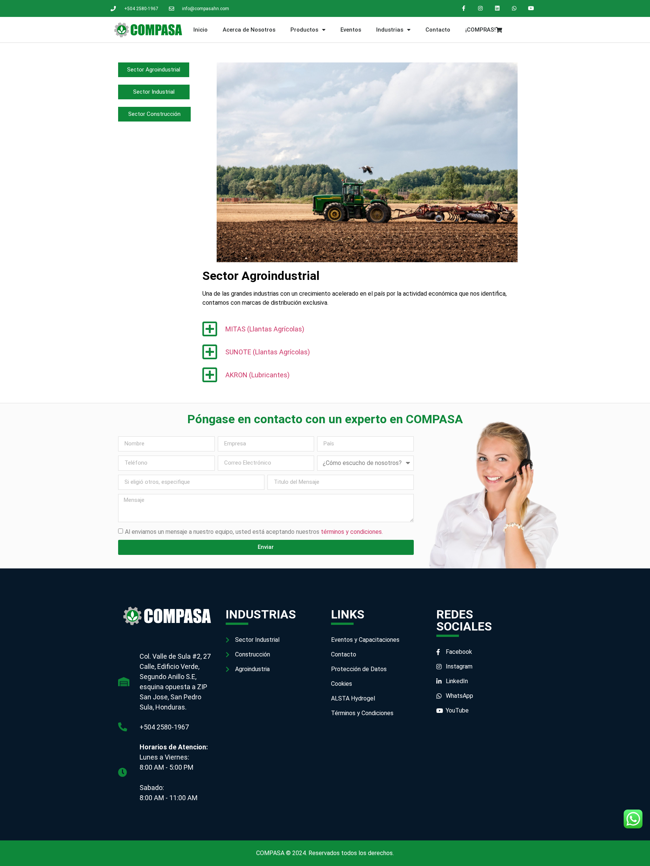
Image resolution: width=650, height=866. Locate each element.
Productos (304, 29)
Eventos (350, 29)
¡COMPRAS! (480, 29)
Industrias (389, 29)
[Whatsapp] (514, 8)
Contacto (437, 29)
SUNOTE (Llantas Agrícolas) (267, 352)
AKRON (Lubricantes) (257, 375)
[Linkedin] (497, 8)
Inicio (200, 29)
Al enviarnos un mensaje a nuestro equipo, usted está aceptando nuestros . (254, 531)
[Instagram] (480, 8)
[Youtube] (530, 8)
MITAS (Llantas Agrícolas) (264, 329)
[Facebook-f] (463, 8)
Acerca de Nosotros (249, 29)
